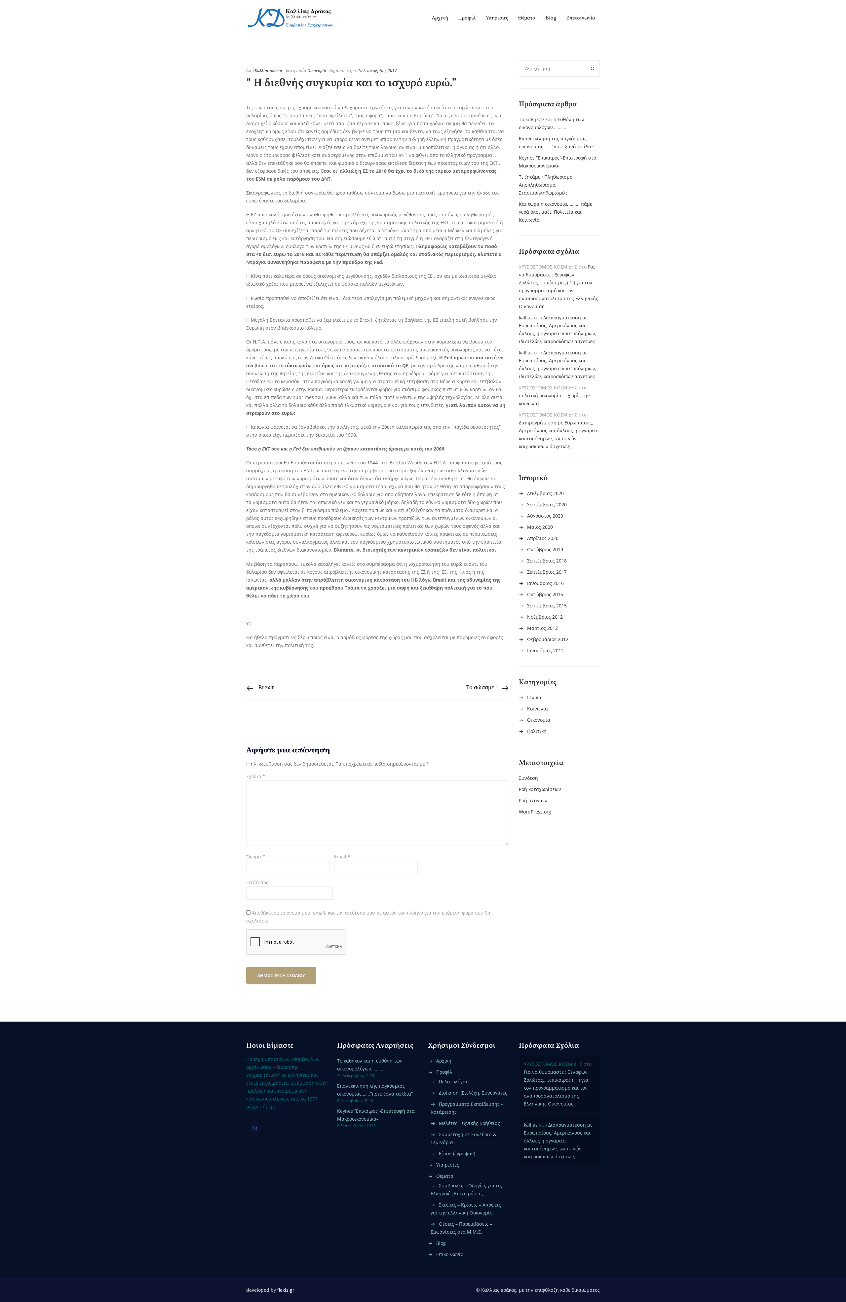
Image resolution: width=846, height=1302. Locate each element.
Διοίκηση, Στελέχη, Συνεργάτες (473, 1093)
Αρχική (440, 18)
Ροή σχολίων (533, 800)
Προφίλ (467, 18)
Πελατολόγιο (453, 1081)
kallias (526, 317)
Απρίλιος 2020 (542, 538)
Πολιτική (537, 731)
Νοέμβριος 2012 (545, 617)
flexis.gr (285, 1290)
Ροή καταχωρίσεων (540, 789)
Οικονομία (316, 70)
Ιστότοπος (257, 882)
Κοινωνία (537, 708)
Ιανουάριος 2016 (545, 583)
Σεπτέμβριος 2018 (547, 561)
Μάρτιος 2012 (542, 628)
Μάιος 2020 (540, 527)
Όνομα (255, 856)
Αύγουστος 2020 (545, 516)
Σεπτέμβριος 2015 (547, 605)
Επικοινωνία (581, 18)
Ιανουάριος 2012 (545, 650)
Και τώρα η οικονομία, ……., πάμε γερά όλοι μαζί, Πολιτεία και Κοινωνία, (555, 212)
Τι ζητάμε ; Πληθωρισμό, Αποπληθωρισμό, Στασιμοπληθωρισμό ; (546, 185)
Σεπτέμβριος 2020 (547, 504)
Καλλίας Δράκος (269, 70)
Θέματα (527, 18)
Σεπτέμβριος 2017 (547, 572)
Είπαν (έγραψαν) (457, 1153)
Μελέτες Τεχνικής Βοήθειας (469, 1123)
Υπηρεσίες (497, 18)
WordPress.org (535, 812)
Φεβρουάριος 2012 (547, 639)
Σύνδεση (528, 778)
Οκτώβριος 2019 (545, 549)
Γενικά (534, 697)
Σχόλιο (255, 776)
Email (342, 856)
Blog (551, 18)
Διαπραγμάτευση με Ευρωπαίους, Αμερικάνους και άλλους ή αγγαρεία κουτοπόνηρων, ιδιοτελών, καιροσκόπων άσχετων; (558, 1141)
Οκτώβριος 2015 (545, 594)
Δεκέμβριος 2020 (545, 493)
